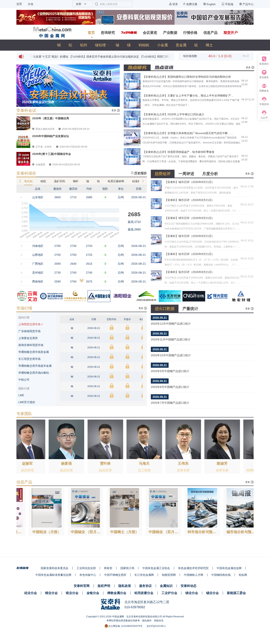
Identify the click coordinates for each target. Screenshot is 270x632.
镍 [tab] (87, 181)
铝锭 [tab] (43, 181)
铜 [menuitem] (59, 45)
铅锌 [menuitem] (83, 45)
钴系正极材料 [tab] (116, 181)
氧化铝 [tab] (28, 181)
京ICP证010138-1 (156, 626)
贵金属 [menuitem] (181, 45)
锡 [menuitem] (117, 45)
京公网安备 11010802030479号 (125, 626)
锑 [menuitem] (129, 45)
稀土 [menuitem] (209, 45)
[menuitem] (101, 45)
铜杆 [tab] (75, 181)
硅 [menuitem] (196, 45)
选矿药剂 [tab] (59, 181)
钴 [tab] (98, 181)
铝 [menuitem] (70, 45)
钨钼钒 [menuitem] (144, 45)
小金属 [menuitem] (162, 45)
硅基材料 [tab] (137, 181)
